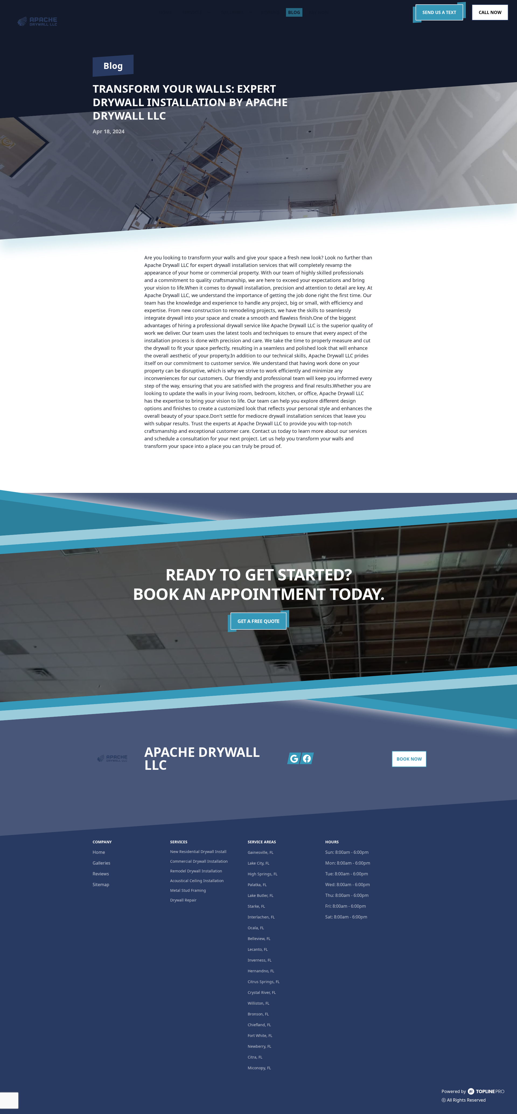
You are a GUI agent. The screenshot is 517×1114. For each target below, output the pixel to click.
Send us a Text (439, 12)
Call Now (490, 12)
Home (99, 852)
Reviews (101, 874)
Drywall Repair (183, 900)
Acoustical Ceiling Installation (197, 880)
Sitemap (101, 884)
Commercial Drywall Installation (199, 861)
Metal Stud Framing (188, 890)
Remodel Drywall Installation (196, 870)
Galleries (101, 863)
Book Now (409, 759)
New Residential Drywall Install (198, 851)
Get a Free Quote (258, 621)
